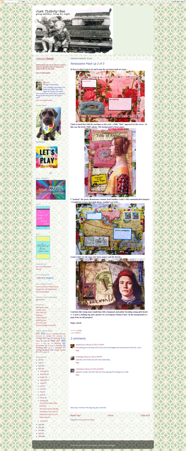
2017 (40, 360)
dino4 (100, 445)
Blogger (112, 445)
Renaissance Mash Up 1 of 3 (49, 414)
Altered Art (49, 334)
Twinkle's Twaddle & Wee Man (46, 325)
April (41, 395)
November (43, 374)
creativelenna (80, 369)
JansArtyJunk (80, 345)
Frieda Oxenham (41, 318)
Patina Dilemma (45, 417)
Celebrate (59, 336)
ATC (38, 334)
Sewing (59, 345)
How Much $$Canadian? (43, 267)
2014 (40, 369)
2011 (39, 430)
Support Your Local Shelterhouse (46, 289)
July (41, 386)
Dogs (48, 338)
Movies (38, 343)
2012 (40, 428)
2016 (40, 363)
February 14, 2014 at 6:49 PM (94, 369)
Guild (44, 341)
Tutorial (50, 348)
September (44, 380)
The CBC (38, 269)
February (43, 401)
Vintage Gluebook (43, 350)
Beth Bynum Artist (42, 308)
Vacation (58, 348)
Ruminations (40, 346)
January (43, 421)
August (42, 383)
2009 (40, 436)
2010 (40, 434)
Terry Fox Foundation (42, 292)
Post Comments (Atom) (86, 420)
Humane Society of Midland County (47, 287)
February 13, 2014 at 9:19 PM (93, 357)
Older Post (145, 415)
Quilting (58, 343)
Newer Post (75, 415)
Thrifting (39, 348)
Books (57, 334)
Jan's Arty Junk (41, 323)
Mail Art (78, 333)
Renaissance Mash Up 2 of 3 (49, 412)
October (42, 377)
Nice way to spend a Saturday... (49, 409)
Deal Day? (43, 406)
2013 (40, 425)
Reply (77, 351)
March (42, 398)
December (43, 371)
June (42, 389)
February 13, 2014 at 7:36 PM (95, 345)
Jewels (47, 83)
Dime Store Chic (41, 313)
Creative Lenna (41, 310)
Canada (48, 336)
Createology (79, 357)
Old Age (47, 343)
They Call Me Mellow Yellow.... (49, 403)
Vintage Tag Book (60, 350)
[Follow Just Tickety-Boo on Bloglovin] (45, 279)
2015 (40, 366)
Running (50, 346)
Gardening (56, 338)
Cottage (39, 338)
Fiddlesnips (39, 315)
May (41, 392)
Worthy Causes (42, 352)
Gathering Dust (41, 320)
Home (110, 415)
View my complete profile (44, 100)
